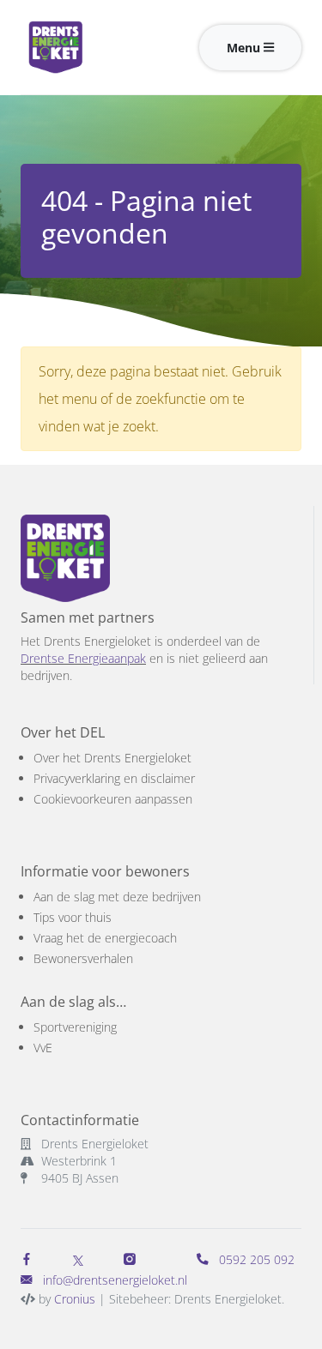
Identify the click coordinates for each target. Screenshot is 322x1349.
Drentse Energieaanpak (83, 658)
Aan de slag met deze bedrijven (117, 896)
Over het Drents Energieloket (112, 758)
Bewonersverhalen (83, 958)
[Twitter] (78, 1259)
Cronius (74, 1299)
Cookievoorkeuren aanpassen (112, 799)
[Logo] (85, 47)
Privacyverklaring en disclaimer (114, 778)
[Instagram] (133, 1259)
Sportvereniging (75, 1027)
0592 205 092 (255, 1259)
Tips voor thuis (72, 917)
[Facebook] (30, 1259)
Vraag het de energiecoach (105, 938)
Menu (245, 47)
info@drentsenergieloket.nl (115, 1280)
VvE (42, 1047)
